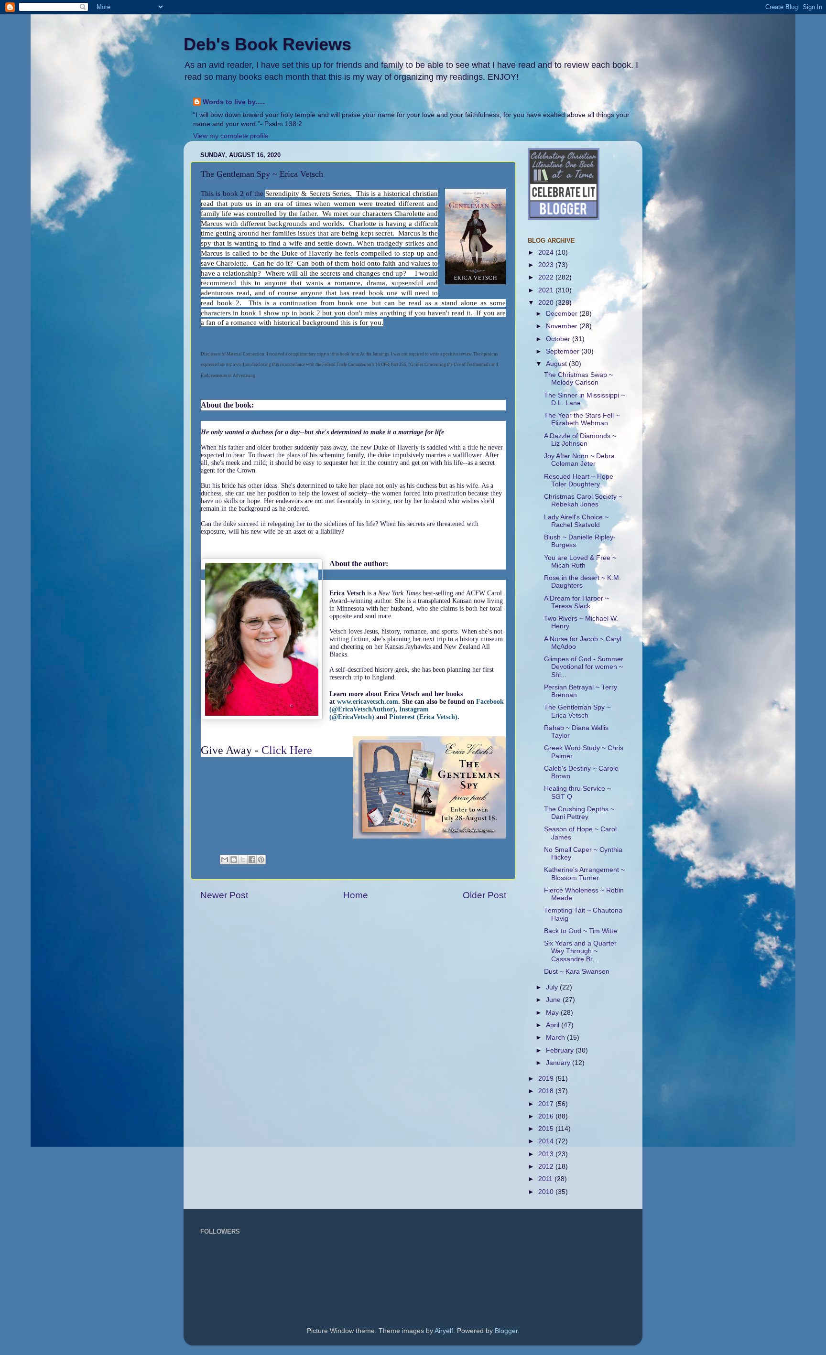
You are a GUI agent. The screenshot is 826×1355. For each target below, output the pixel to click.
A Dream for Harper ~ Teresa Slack (576, 602)
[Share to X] (243, 859)
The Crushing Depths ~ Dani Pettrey (579, 813)
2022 (546, 277)
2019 (546, 1078)
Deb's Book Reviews (267, 44)
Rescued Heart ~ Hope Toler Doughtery (578, 480)
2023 (546, 265)
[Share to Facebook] (252, 859)
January (559, 1062)
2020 (546, 302)
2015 (546, 1128)
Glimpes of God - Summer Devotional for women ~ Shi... (583, 667)
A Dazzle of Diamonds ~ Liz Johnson (580, 439)
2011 (546, 1179)
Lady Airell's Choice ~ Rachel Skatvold (576, 521)
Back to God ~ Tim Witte (580, 931)
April (553, 1025)
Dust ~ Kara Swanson (576, 971)
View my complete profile (231, 136)
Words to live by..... (234, 102)
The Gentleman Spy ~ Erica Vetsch (577, 711)
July (553, 987)
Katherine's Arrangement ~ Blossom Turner (584, 873)
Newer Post (224, 895)
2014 (546, 1141)
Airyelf (444, 1330)
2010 (546, 1191)
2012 (546, 1166)
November (562, 326)
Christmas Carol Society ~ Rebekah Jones (583, 500)
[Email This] (224, 859)
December (562, 313)
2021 (546, 290)
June (554, 999)
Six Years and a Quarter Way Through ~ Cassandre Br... (580, 951)
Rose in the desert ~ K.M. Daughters (582, 581)
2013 (546, 1154)
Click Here (286, 750)
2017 (546, 1104)
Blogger (506, 1330)
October (559, 339)
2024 (546, 252)
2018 (546, 1091)
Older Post (484, 895)
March (556, 1037)
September (563, 351)
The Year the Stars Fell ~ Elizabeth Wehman (582, 419)
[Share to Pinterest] (261, 859)
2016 (546, 1116)
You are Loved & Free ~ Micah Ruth (580, 561)
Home (355, 895)
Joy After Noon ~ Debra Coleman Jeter (579, 459)
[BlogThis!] (234, 859)
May (553, 1012)
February (561, 1050)
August (557, 363)
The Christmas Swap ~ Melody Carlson (578, 378)
